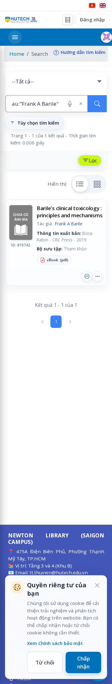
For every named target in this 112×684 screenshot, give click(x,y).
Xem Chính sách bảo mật (55, 643)
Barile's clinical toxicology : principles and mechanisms (70, 211)
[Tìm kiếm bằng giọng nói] (70, 103)
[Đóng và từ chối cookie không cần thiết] (97, 585)
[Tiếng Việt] (92, 5)
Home (16, 53)
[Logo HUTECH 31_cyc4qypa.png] (21, 19)
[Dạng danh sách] (80, 184)
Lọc (93, 160)
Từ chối (44, 662)
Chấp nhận (83, 662)
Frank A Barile (68, 224)
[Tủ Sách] (68, 20)
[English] (103, 5)
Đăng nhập (92, 19)
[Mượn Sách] (106, 37)
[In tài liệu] (87, 276)
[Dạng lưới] (97, 184)
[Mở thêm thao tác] (97, 276)
